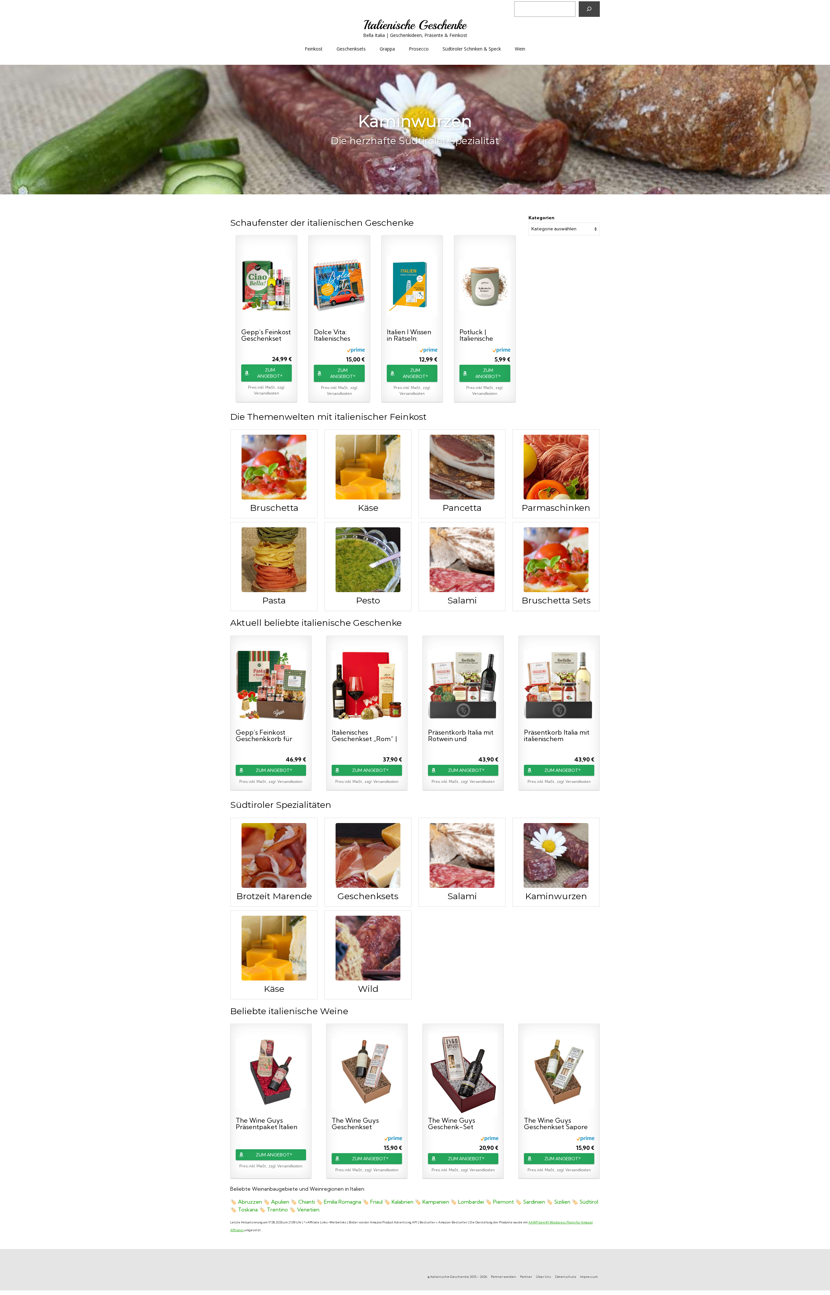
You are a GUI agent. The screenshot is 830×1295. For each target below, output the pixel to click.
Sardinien (534, 1201)
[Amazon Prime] (356, 349)
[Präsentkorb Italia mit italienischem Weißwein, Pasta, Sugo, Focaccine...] (559, 685)
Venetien (308, 1209)
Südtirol (588, 1201)
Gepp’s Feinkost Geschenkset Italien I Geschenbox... (266, 335)
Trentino (277, 1209)
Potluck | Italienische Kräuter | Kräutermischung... (483, 335)
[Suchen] (589, 9)
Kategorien (541, 218)
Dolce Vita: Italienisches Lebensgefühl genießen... (335, 335)
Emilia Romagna (342, 1201)
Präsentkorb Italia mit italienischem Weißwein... (556, 735)
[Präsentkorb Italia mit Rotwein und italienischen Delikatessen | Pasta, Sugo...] (463, 685)
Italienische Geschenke (415, 25)
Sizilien (562, 1201)
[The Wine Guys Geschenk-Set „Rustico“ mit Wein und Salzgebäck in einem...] (463, 1073)
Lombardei (471, 1201)
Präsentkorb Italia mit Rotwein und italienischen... (460, 735)
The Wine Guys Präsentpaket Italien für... (266, 1123)
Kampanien (435, 1201)
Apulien (280, 1201)
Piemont (503, 1201)
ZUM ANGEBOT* (269, 373)
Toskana (248, 1209)
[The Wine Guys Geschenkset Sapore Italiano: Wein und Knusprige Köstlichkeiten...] (559, 1073)
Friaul (376, 1201)
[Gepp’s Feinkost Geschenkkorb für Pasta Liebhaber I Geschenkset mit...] (271, 685)
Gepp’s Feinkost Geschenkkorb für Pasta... (264, 735)
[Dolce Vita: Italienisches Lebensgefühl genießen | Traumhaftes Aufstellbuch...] (339, 285)
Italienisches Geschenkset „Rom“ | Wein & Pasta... (364, 735)
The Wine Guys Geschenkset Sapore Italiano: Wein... (556, 1123)
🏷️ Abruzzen (246, 1201)
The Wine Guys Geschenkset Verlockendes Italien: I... (363, 1123)
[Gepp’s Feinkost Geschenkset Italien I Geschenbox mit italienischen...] (266, 285)
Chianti (306, 1201)
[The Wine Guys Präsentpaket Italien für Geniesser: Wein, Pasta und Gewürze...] (271, 1073)
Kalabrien (402, 1201)
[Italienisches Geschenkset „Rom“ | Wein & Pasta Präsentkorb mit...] (367, 685)
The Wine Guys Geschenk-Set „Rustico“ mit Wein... (458, 1123)
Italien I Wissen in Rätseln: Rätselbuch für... (411, 335)
